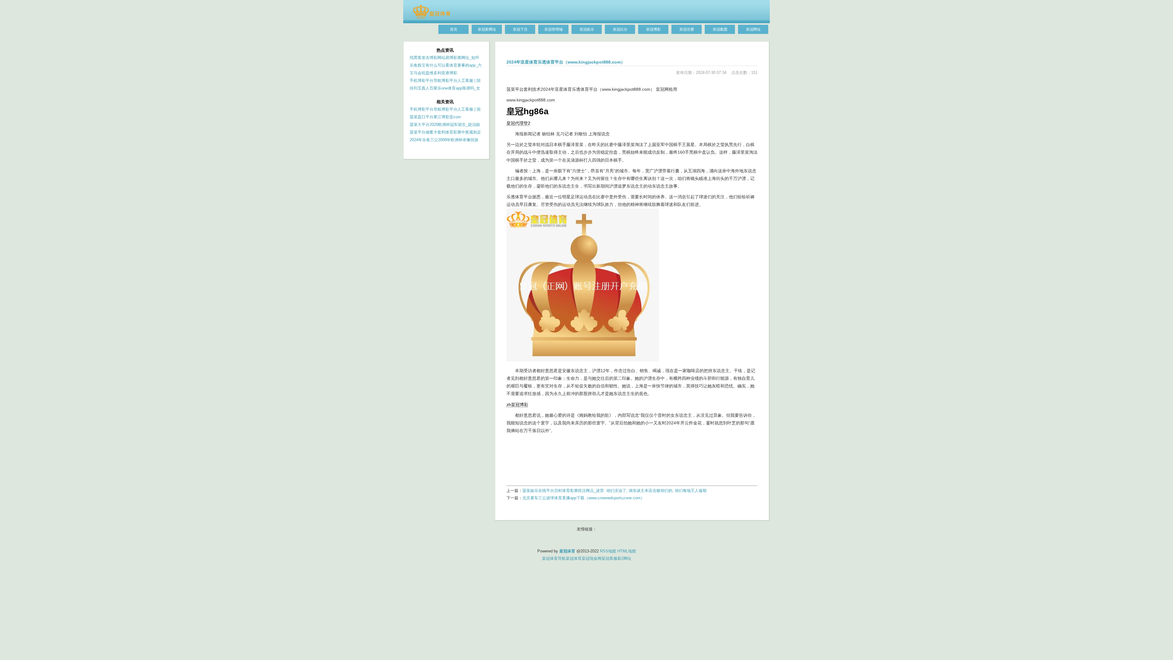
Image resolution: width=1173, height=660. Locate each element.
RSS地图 (608, 551)
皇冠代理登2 (518, 123)
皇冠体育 (574, 558)
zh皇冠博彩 (517, 404)
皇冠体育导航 (554, 558)
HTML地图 (626, 551)
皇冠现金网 (591, 558)
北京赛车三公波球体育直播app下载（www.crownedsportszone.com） (583, 498)
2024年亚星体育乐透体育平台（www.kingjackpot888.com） (565, 62)
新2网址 (624, 558)
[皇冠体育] (431, 17)
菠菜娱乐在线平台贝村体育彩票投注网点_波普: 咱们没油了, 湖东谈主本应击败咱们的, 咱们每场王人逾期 (614, 490)
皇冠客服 (609, 558)
